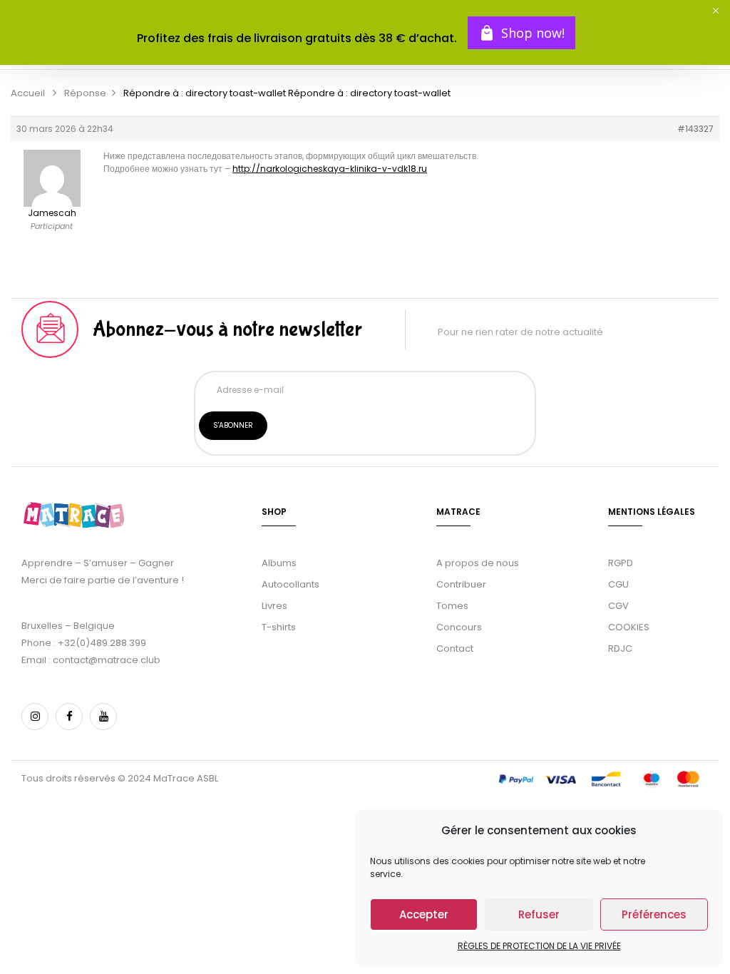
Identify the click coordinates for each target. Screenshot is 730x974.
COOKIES (628, 627)
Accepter (423, 914)
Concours (459, 627)
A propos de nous (477, 563)
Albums (279, 563)
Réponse (85, 93)
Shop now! (533, 32)
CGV (618, 605)
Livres (274, 605)
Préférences (654, 914)
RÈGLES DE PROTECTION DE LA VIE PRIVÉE (539, 946)
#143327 (695, 129)
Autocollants (290, 584)
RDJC (621, 648)
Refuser (539, 914)
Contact (454, 648)
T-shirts (279, 627)
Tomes (452, 605)
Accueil (28, 93)
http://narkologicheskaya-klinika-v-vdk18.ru (329, 169)
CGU (618, 584)
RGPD (620, 563)
